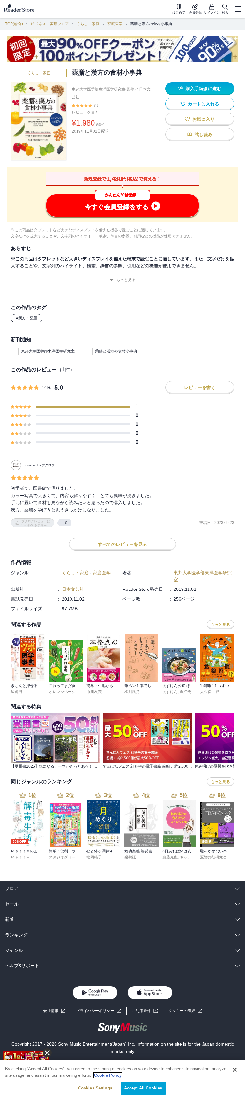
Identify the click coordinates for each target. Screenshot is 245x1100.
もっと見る (126, 280)
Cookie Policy (108, 1075)
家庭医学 (114, 24)
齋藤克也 (170, 857)
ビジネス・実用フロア (50, 24)
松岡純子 (94, 857)
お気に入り (203, 119)
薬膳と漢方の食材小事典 (116, 351)
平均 (46, 388)
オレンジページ (62, 692)
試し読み (203, 134)
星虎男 (16, 692)
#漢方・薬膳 (26, 318)
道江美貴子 (189, 692)
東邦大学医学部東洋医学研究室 (48, 351)
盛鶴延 (130, 857)
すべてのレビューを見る (122, 544)
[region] (122, 1080)
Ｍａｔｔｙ (20, 857)
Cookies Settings (95, 1088)
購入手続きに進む (203, 88)
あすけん (170, 692)
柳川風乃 (132, 692)
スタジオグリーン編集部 (70, 857)
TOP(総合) (14, 24)
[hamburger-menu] (237, 9)
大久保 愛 (209, 692)
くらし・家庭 (88, 24)
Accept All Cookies (143, 1088)
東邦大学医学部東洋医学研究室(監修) (104, 89)
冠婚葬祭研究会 (213, 857)
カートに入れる (203, 103)
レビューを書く (85, 112)
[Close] (235, 1070)
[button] (185, 1011)
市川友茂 (94, 692)
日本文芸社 (73, 589)
